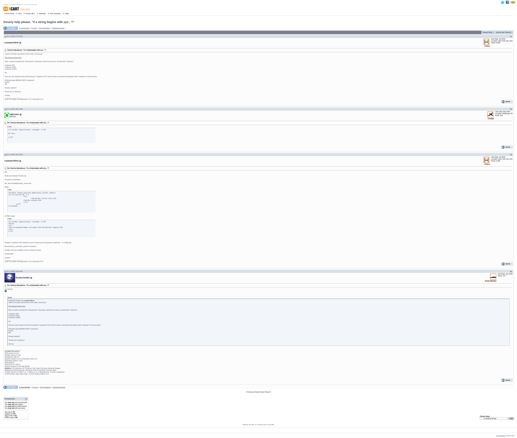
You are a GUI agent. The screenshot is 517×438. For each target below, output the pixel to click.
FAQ (19, 14)
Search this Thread (503, 32)
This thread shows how (13, 58)
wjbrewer (14, 114)
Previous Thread (253, 392)
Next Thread (265, 392)
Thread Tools (487, 32)
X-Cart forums (24, 28)
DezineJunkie (23, 278)
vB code (8, 412)
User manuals (55, 14)
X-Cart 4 (34, 28)
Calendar (42, 14)
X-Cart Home (9, 14)
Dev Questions (44, 28)
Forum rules (30, 14)
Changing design (58, 28)
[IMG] (6, 416)
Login (67, 14)
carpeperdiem (11, 42)
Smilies (7, 414)
